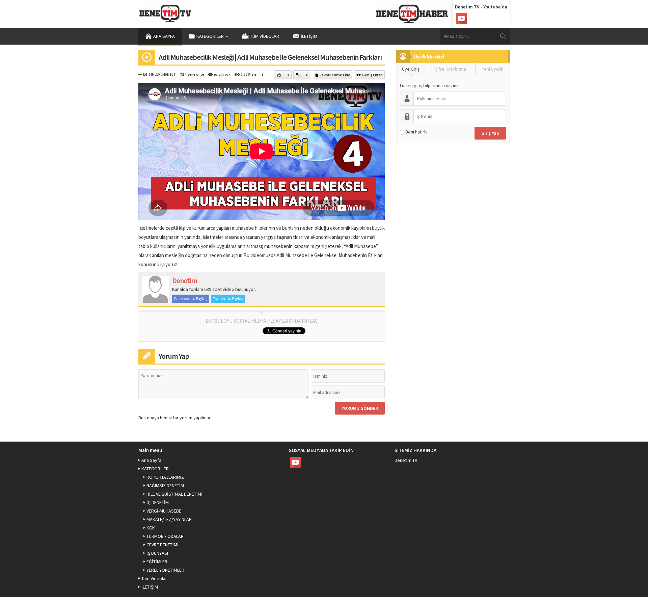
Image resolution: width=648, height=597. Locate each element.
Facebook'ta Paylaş (190, 298)
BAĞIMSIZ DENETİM (165, 485)
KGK (150, 528)
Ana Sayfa (164, 36)
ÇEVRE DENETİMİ (162, 545)
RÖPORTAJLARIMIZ (165, 477)
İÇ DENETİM (157, 502)
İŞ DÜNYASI (157, 553)
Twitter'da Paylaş (228, 298)
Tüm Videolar (264, 36)
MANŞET (169, 74)
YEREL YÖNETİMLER (165, 570)
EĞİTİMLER (152, 74)
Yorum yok (222, 74)
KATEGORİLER (210, 36)
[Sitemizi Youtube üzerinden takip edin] (461, 18)
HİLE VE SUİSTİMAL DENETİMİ (174, 494)
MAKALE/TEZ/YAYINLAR (169, 519)
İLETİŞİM (309, 36)
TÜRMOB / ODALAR (165, 536)
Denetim (184, 280)
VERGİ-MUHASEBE (163, 511)
